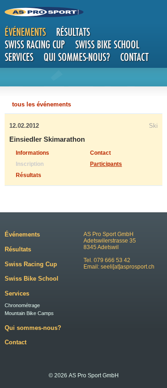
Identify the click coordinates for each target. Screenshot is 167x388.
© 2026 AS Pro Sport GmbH (84, 375)
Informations (32, 153)
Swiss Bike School (107, 44)
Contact (134, 57)
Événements (25, 32)
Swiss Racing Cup (35, 44)
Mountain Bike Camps (29, 313)
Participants (106, 164)
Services (19, 57)
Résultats (73, 32)
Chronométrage (22, 305)
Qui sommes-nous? (77, 57)
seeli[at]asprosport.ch (127, 266)
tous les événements (41, 104)
